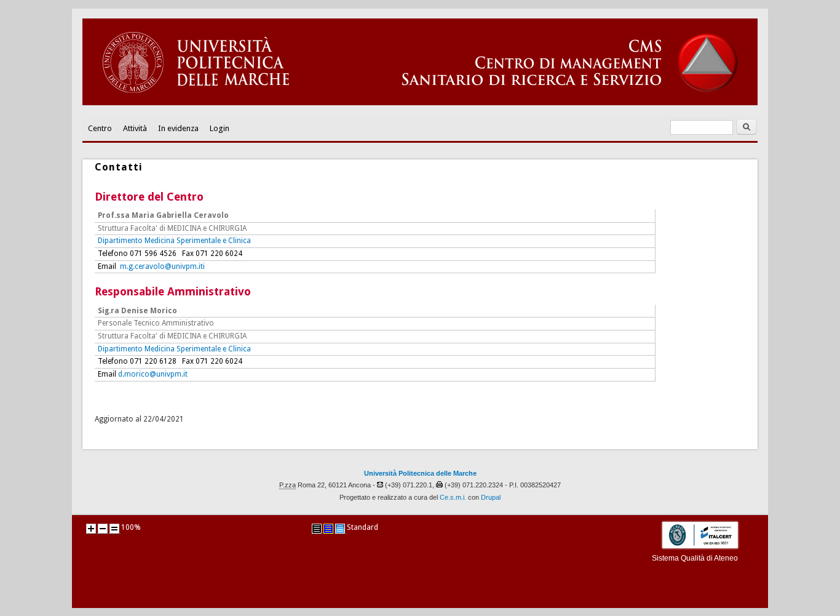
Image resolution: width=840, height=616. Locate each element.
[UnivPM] (420, 102)
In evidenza (178, 128)
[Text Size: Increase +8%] (91, 529)
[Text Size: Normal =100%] (114, 529)
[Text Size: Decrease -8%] (103, 529)
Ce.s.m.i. (453, 497)
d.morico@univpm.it (153, 374)
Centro (100, 128)
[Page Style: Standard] (340, 529)
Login (219, 128)
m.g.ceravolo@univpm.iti (162, 266)
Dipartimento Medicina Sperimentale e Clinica (174, 240)
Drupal (491, 497)
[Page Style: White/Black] (317, 529)
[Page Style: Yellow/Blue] (328, 529)
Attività (135, 128)
